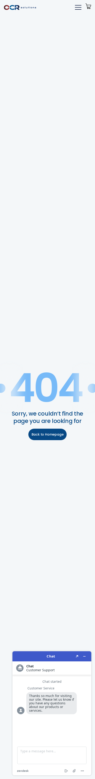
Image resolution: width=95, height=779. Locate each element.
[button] (77, 7)
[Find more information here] (52, 713)
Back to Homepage (48, 434)
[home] (20, 7)
